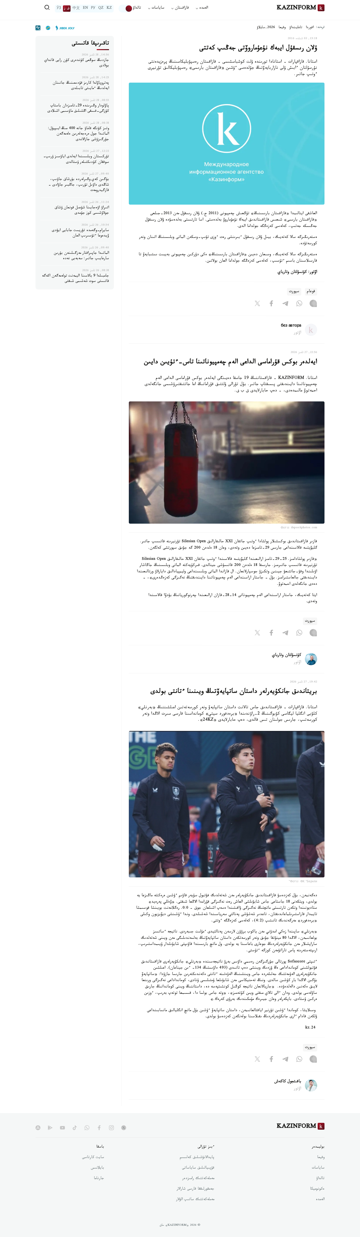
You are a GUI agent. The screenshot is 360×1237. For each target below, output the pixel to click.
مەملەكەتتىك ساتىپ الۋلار (195, 1200)
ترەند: (320, 28)
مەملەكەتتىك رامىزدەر (198, 1179)
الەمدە (320, 1200)
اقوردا (310, 27)
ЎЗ (59, 8)
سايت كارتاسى (93, 1157)
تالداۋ (137, 8)
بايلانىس (97, 1168)
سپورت (294, 292)
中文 (76, 8)
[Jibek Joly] (63, 27)
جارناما (99, 1179)
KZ (109, 8)
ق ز (67, 8)
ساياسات (318, 1168)
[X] (257, 304)
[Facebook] (271, 304)
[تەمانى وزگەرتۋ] (126, 8)
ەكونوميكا (317, 1189)
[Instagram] (313, 304)
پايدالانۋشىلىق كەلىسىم (197, 1157)
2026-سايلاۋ (266, 27)
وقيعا (282, 27)
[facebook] (99, 1127)
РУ (93, 8)
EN (85, 8)
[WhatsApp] (299, 304)
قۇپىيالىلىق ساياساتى (198, 1168)
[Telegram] (285, 304)
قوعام (311, 292)
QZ (101, 8)
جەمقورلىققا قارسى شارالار (195, 1189)
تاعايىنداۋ (295, 27)
